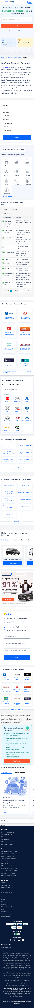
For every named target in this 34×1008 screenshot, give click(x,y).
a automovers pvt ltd (8, 231)
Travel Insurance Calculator (9, 870)
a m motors (7, 259)
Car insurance (5, 67)
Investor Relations (6, 916)
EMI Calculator (5, 861)
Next (28, 290)
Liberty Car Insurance (27, 702)
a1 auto (6, 263)
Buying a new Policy (13, 627)
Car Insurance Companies (9, 513)
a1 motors (7, 268)
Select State (6, 119)
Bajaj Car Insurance (6, 678)
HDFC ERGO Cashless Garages (9, 333)
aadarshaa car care (8, 283)
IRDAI (2, 947)
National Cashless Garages (25, 364)
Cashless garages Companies (9, 371)
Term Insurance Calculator (8, 858)
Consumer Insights (6, 892)
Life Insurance (8, 834)
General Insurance (9, 832)
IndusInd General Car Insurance (17, 703)
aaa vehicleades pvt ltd (9, 274)
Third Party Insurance (25, 499)
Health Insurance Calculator (9, 868)
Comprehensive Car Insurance (8, 506)
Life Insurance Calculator (8, 866)
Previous (7, 290)
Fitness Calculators (9, 853)
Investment (7, 839)
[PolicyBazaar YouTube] (22, 939)
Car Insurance (9, 57)
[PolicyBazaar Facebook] (10, 939)
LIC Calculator (5, 863)
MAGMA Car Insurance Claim (25, 446)
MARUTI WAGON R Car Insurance (12, 559)
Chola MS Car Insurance (17, 678)
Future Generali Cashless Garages (25, 317)
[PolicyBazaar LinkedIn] (18, 939)
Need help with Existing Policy (17, 630)
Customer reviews (6, 885)
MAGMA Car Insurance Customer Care (25, 453)
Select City (5, 126)
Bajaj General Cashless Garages (9, 317)
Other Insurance (8, 844)
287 (24, 290)
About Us (4, 899)
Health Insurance (8, 841)
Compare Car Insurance (25, 492)
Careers (3, 904)
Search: (5, 213)
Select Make (6, 112)
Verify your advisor (6, 914)
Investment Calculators (10, 851)
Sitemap (3, 902)
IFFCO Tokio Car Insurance (6, 702)
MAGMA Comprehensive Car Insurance (8, 453)
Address (18, 217)
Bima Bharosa (8, 947)
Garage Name (7, 217)
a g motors (7, 237)
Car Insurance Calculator (9, 499)
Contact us (4, 911)
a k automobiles (9, 252)
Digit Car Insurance (27, 678)
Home (2, 57)
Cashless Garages (17, 57)
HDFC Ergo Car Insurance (17, 690)
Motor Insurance (9, 485)
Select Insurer (6, 105)
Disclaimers (5, 821)
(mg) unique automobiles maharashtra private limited (8, 224)
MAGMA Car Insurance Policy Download (8, 460)
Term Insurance (8, 837)
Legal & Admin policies (7, 906)
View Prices (17, 26)
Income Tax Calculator (7, 856)
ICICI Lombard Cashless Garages (25, 333)
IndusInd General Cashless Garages (25, 349)
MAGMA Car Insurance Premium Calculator (25, 460)
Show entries (10, 209)
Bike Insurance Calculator (8, 875)
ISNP (2, 909)
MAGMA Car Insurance (8, 446)
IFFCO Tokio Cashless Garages (9, 349)
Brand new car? (17, 31)
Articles (3, 882)
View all (16, 467)
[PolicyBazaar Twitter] (14, 939)
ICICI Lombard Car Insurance (27, 690)
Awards (3, 890)
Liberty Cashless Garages (9, 364)
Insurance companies (7, 887)
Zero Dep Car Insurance (9, 492)
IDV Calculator (25, 506)
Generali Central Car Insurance (6, 690)
